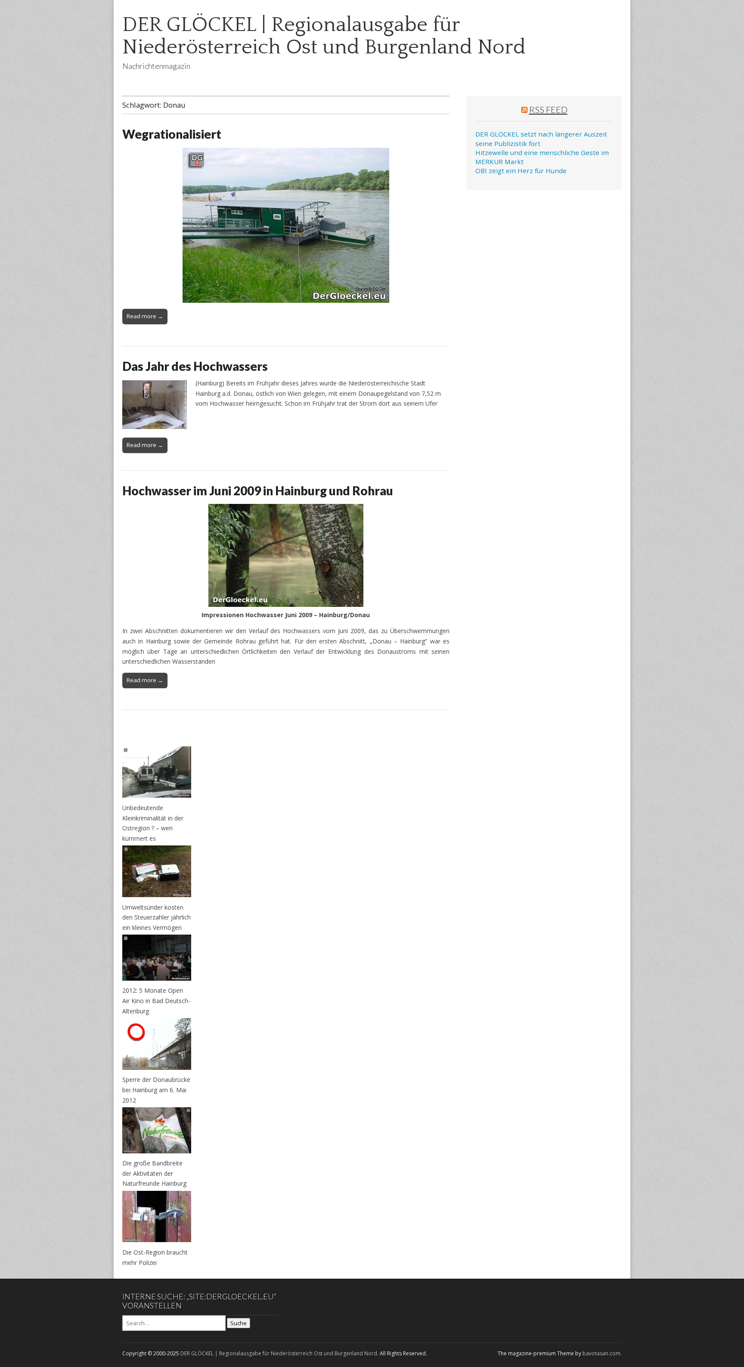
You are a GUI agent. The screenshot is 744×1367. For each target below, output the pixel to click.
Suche (238, 1323)
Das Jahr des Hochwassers (195, 366)
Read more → (145, 316)
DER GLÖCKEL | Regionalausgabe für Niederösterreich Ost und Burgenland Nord (324, 36)
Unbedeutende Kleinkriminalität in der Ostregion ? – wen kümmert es (152, 823)
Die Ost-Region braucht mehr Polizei (155, 1257)
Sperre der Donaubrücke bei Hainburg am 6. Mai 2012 (156, 1089)
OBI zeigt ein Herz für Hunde (521, 170)
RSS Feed (548, 109)
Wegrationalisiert (171, 134)
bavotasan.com (601, 1353)
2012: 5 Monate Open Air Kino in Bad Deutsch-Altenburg (156, 1000)
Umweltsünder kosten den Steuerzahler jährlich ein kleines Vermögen (156, 917)
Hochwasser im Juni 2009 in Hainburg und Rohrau (257, 490)
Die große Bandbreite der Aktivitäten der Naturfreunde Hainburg (154, 1173)
